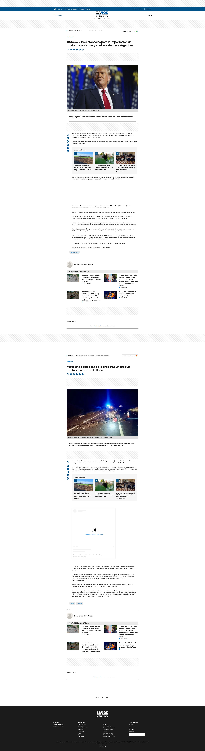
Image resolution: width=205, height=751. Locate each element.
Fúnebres (88, 9)
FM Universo (148, 9)
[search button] (54, 9)
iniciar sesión (98, 326)
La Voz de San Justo (83, 264)
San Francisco (65, 9)
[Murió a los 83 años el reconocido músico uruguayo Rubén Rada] (110, 295)
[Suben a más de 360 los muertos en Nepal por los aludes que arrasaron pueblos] (73, 278)
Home (58, 9)
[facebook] (74, 49)
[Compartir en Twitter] (77, 49)
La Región (74, 9)
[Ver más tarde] (68, 49)
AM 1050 (134, 9)
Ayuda (108, 743)
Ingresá (149, 15)
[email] (80, 49)
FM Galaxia (141, 9)
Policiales (81, 9)
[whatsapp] (71, 49)
